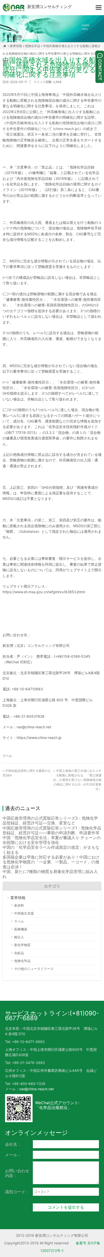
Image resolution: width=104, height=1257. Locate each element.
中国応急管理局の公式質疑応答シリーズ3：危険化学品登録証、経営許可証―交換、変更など (50, 820)
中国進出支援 (24, 913)
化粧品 (19, 953)
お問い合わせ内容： (17, 1173)
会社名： (13, 1144)
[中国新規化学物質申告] (14, 8)
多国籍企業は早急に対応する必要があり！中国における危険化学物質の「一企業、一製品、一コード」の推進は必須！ (51, 862)
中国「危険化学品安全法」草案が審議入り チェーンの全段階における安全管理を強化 (52, 840)
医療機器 (20, 929)
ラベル (19, 921)
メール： (13, 1154)
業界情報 (16, 46)
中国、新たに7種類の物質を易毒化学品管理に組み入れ (50, 874)
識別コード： (17, 1191)
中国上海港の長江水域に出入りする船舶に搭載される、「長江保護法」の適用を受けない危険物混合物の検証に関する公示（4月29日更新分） (77, 780)
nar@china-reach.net (36, 1089)
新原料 (19, 905)
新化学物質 (22, 945)
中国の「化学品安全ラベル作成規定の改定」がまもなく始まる (51, 850)
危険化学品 (32, 46)
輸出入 (19, 937)
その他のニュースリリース (34, 969)
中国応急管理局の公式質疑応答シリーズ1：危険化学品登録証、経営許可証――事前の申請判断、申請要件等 (52, 830)
